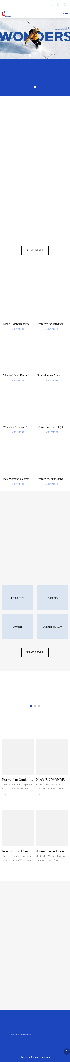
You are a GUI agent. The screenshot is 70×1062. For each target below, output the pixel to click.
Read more (35, 253)
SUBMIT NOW (35, 1002)
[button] (30, 55)
